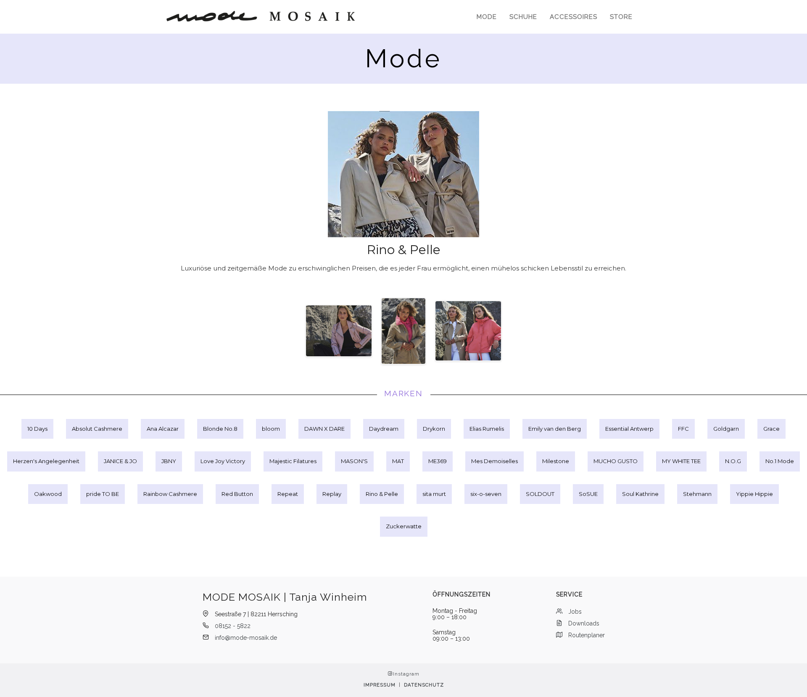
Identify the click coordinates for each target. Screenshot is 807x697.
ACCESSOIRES (573, 17)
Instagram (406, 674)
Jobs (575, 611)
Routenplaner (586, 635)
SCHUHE (523, 17)
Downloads (583, 623)
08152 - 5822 (233, 626)
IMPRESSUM (380, 685)
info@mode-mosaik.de (246, 637)
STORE (621, 17)
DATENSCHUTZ (424, 685)
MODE (487, 17)
